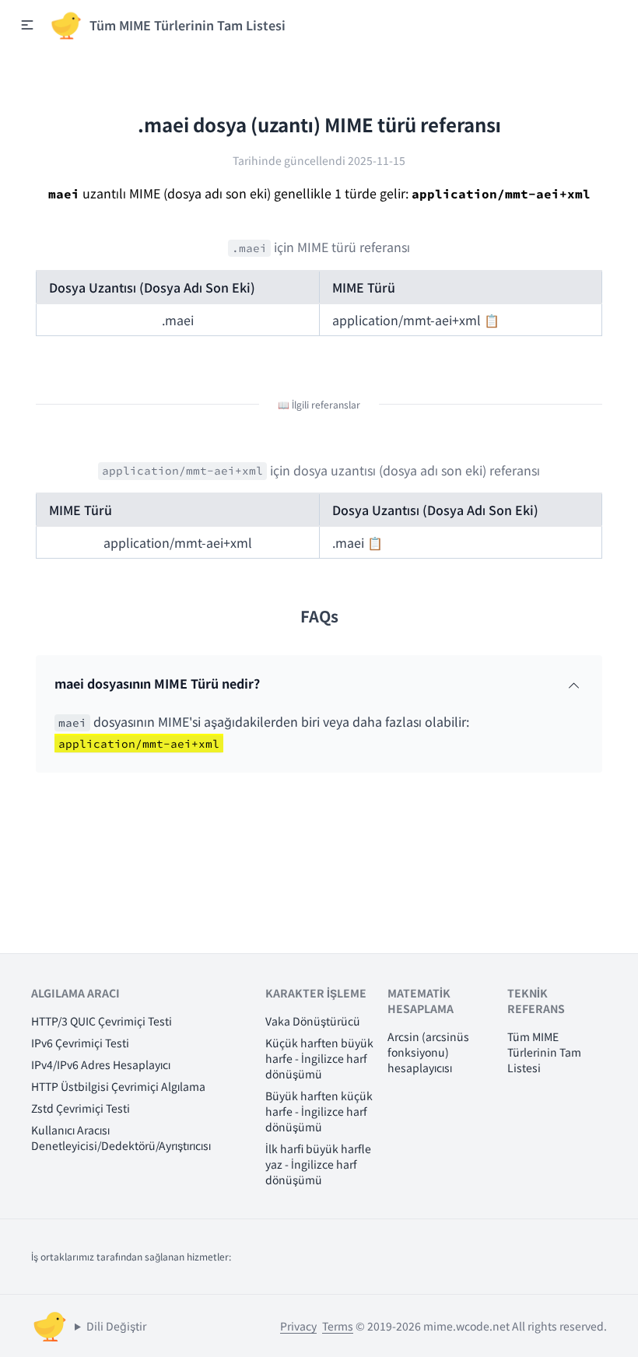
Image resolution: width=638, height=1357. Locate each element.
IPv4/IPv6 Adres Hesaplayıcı (100, 1064)
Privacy (298, 1326)
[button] (27, 25)
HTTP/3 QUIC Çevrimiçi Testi (101, 1021)
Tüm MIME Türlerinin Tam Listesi (544, 1052)
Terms (337, 1326)
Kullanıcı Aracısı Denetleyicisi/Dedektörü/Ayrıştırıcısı (121, 1137)
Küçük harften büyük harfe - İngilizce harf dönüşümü (319, 1058)
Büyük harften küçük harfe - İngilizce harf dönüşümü (319, 1111)
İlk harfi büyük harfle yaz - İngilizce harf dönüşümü (318, 1164)
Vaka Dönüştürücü (312, 1021)
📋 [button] (492, 319)
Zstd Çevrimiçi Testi (80, 1108)
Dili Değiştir (116, 1326)
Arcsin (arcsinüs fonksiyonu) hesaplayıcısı (428, 1052)
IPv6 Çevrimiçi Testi (80, 1042)
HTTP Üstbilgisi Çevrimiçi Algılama (118, 1086)
